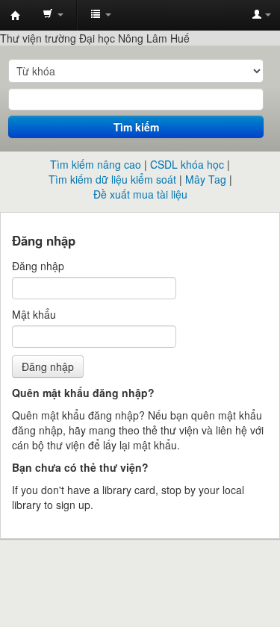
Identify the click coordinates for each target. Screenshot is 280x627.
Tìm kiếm (136, 126)
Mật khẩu (34, 314)
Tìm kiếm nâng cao (95, 164)
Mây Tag (205, 179)
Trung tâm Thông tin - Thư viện (15, 15)
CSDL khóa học (187, 164)
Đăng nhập (38, 265)
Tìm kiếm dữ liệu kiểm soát (112, 179)
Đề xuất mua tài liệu (140, 194)
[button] (53, 15)
